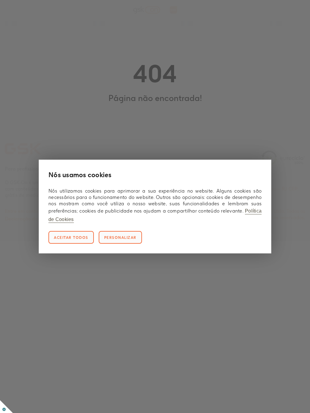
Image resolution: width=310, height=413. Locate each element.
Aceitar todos (71, 237)
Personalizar (120, 237)
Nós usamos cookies (80, 175)
